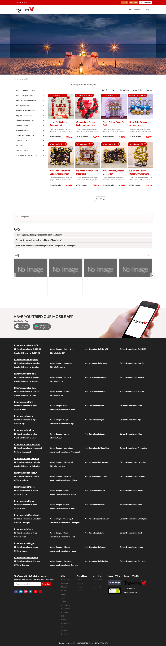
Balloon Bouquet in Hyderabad (61, 462)
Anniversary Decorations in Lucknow (64, 480)
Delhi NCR (65, 580)
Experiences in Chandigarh (26, 515)
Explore (137, 9)
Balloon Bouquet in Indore (59, 490)
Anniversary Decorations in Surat (62, 537)
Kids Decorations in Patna (95, 504)
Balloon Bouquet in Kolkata (60, 391)
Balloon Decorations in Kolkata (132, 391)
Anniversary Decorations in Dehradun (64, 565)
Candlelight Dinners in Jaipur (25, 438)
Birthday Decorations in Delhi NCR (27, 349)
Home (16, 79)
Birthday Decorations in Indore (26, 490)
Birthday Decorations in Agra (25, 420)
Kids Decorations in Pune (94, 406)
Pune (63, 594)
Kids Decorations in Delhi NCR (96, 349)
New (113, 90)
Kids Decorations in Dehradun (96, 561)
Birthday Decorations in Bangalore (27, 363)
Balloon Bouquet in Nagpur (60, 547)
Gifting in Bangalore (57, 367)
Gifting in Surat (20, 537)
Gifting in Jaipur (56, 438)
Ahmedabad (65, 605)
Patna (63, 619)
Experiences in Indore (24, 486)
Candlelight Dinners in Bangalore (26, 367)
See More (100, 199)
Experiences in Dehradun (26, 557)
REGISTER (133, 2)
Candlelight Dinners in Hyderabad (27, 466)
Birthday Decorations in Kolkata (26, 391)
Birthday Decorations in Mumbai (26, 377)
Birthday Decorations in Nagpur (26, 547)
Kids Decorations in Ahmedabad (97, 448)
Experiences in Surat (23, 529)
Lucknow (64, 612)
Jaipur (63, 601)
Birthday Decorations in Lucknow (26, 476)
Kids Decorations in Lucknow (96, 476)
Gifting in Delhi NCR (57, 353)
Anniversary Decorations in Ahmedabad (65, 452)
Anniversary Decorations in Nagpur (63, 551)
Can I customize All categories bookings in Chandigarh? (38, 240)
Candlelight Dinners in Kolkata (25, 395)
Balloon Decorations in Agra (130, 420)
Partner (80, 587)
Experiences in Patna (24, 501)
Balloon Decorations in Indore (131, 490)
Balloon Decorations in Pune (131, 406)
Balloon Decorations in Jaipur (131, 434)
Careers (80, 583)
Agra (63, 598)
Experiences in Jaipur (24, 430)
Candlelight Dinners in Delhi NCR (27, 353)
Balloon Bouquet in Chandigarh (61, 519)
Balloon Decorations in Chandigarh (133, 519)
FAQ (94, 583)
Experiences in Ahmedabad (27, 444)
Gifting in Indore (20, 494)
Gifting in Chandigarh (22, 523)
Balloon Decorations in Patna (131, 504)
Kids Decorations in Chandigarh (97, 519)
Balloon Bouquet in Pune (59, 406)
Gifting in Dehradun (21, 565)
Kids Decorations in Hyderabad (97, 462)
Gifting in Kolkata (56, 395)
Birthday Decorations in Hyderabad (27, 462)
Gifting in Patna (20, 508)
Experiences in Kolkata (25, 387)
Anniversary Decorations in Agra (62, 424)
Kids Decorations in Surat (94, 533)
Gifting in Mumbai (56, 381)
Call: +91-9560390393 (21, 2)
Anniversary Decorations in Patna (62, 508)
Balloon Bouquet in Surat (59, 533)
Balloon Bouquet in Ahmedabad (62, 448)
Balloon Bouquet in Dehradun (61, 561)
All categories (24, 79)
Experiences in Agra (23, 416)
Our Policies (97, 580)
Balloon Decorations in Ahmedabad (133, 448)
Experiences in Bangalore (26, 359)
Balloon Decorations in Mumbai (132, 377)
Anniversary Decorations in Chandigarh (65, 523)
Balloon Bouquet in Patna (59, 504)
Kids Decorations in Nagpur (95, 547)
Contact (80, 590)
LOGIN (124, 2)
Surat (63, 627)
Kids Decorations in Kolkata (95, 391)
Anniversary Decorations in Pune (62, 409)
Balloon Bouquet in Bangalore (61, 363)
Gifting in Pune (20, 409)
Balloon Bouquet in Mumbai (60, 377)
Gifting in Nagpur (20, 551)
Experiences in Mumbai (25, 373)
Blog (147, 9)
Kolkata (64, 590)
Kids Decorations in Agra (94, 420)
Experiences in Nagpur (24, 543)
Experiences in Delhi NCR (26, 345)
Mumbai (64, 587)
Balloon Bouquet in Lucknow (60, 476)
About (79, 580)
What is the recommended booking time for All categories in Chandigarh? (46, 245)
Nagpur (64, 630)
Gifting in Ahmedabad (22, 452)
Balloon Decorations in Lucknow (132, 476)
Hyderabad (65, 609)
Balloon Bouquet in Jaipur (59, 434)
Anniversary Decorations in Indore (63, 494)
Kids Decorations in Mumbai (95, 377)
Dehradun (65, 634)
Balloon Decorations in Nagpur (132, 547)
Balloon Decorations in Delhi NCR (133, 349)
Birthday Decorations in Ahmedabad (28, 448)
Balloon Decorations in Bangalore (132, 363)
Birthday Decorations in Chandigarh (28, 519)
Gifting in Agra (19, 424)
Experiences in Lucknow (25, 472)
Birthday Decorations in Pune (25, 406)
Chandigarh (65, 623)
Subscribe (46, 584)
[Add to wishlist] (65, 95)
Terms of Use (97, 587)
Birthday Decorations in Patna (25, 504)
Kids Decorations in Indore (95, 490)
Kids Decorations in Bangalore (96, 363)
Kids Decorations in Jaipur (95, 434)
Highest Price (124, 90)
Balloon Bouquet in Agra (59, 420)
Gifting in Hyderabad (57, 466)
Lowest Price (137, 90)
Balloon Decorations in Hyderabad (133, 462)
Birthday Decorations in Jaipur (25, 434)
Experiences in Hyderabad (26, 458)
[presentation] (14, 275)
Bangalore (65, 583)
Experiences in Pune (23, 402)
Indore (63, 616)
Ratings (149, 90)
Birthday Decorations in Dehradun (27, 561)
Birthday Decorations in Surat (25, 533)
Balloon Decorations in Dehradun (132, 561)
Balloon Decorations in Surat (131, 533)
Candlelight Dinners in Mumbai (26, 381)
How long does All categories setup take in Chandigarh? (39, 235)
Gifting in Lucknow (21, 480)
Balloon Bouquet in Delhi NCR (61, 349)
